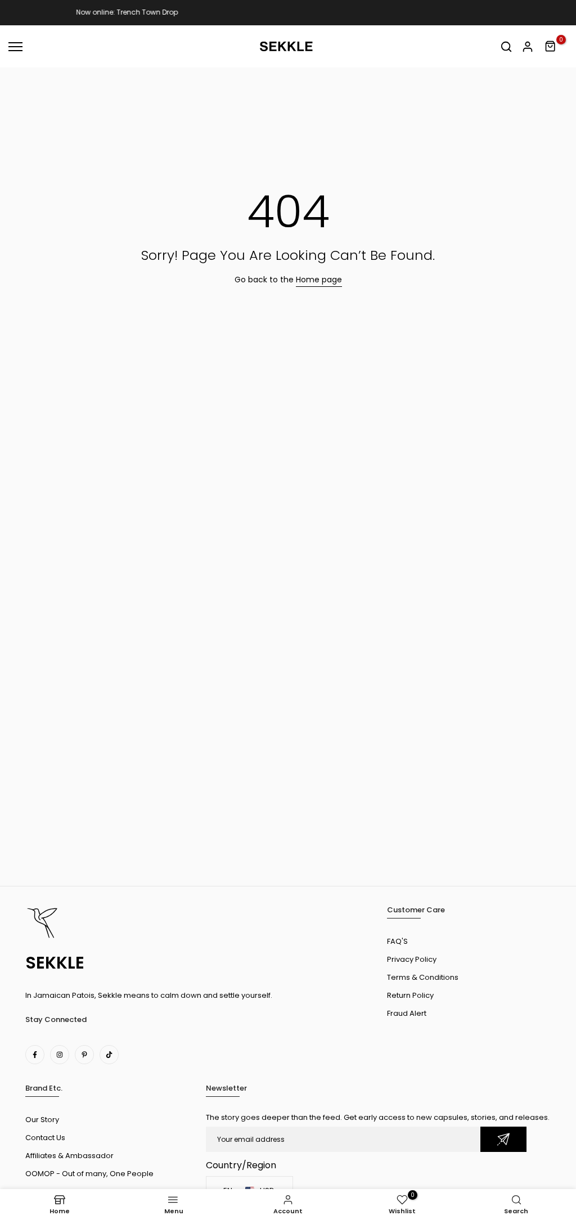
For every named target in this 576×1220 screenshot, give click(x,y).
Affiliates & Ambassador (69, 1155)
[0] (550, 46)
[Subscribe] (503, 1139)
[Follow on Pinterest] (84, 1054)
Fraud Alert (406, 1013)
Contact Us (45, 1137)
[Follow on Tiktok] (109, 1054)
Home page (319, 279)
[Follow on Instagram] (59, 1054)
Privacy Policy (411, 959)
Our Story (42, 1119)
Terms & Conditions (422, 977)
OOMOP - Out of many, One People (89, 1173)
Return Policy (410, 995)
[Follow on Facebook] (34, 1054)
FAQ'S (397, 941)
